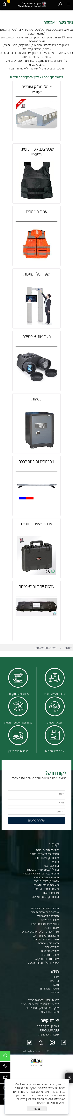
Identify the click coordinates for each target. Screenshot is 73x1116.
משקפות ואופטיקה (36, 336)
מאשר (36, 1108)
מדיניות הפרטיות (46, 1103)
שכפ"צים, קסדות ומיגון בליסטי (36, 151)
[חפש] (60, 4)
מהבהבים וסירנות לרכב (36, 461)
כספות (36, 399)
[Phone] (5, 1068)
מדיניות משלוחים (49, 988)
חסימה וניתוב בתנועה (46, 877)
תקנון (56, 984)
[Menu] (69, 4)
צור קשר (54, 981)
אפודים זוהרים (36, 211)
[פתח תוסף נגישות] (69, 1078)
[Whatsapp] (5, 1057)
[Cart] (4, 4)
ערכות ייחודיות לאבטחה (37, 586)
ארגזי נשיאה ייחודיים (36, 524)
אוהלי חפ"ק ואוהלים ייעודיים (37, 89)
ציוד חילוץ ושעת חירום (46, 858)
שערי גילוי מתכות (37, 274)
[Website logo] (32, 4)
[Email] (5, 1079)
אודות (55, 977)
